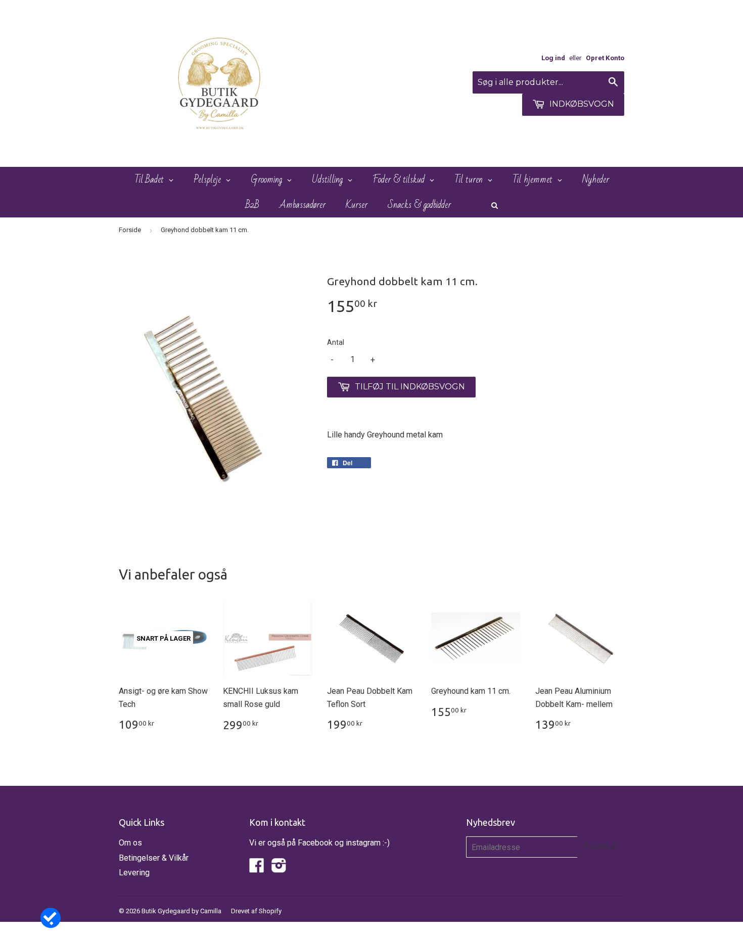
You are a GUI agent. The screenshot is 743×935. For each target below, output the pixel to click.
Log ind (553, 58)
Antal (335, 342)
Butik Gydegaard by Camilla (181, 911)
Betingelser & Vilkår (154, 858)
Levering (134, 872)
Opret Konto (605, 58)
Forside (130, 230)
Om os (130, 843)
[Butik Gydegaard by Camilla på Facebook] (256, 868)
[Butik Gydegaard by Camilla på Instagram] (279, 868)
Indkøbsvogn (580, 104)
